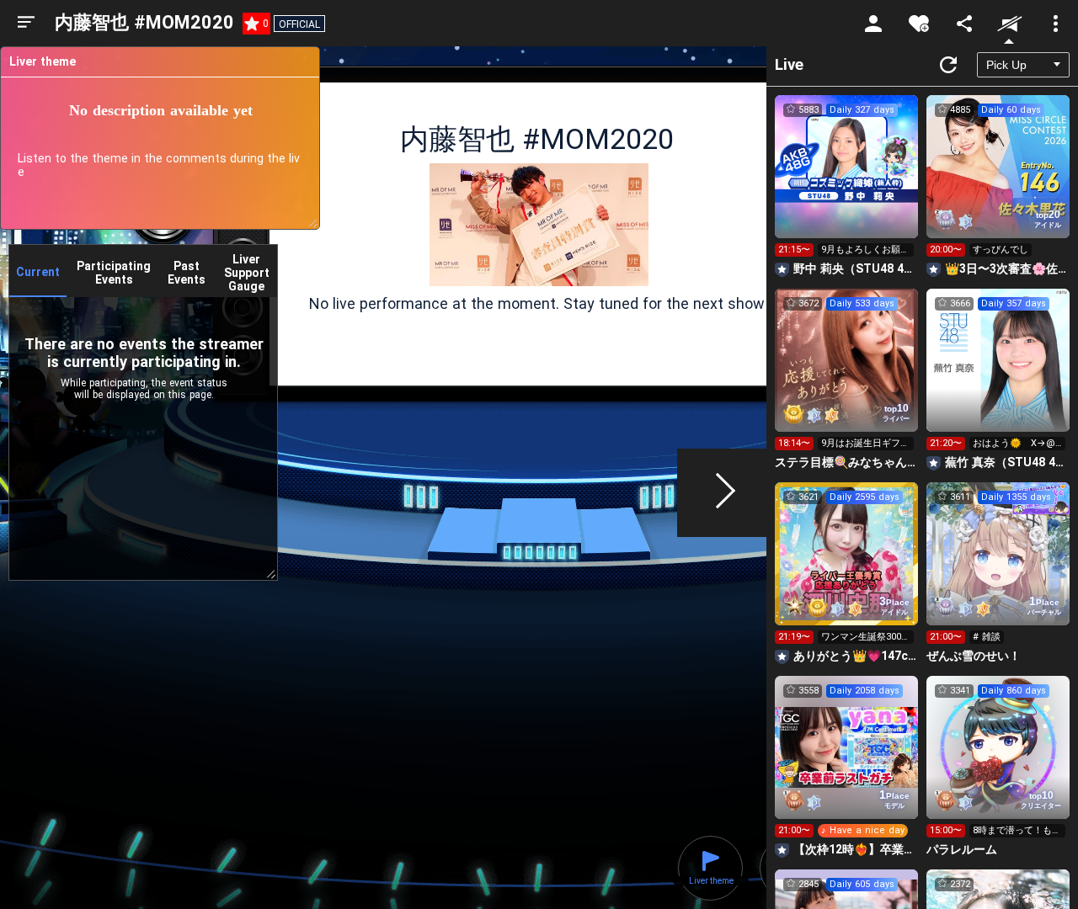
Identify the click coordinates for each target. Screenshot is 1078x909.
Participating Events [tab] (114, 272)
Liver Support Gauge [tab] (247, 272)
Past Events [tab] (186, 272)
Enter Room (847, 182)
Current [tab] (38, 272)
